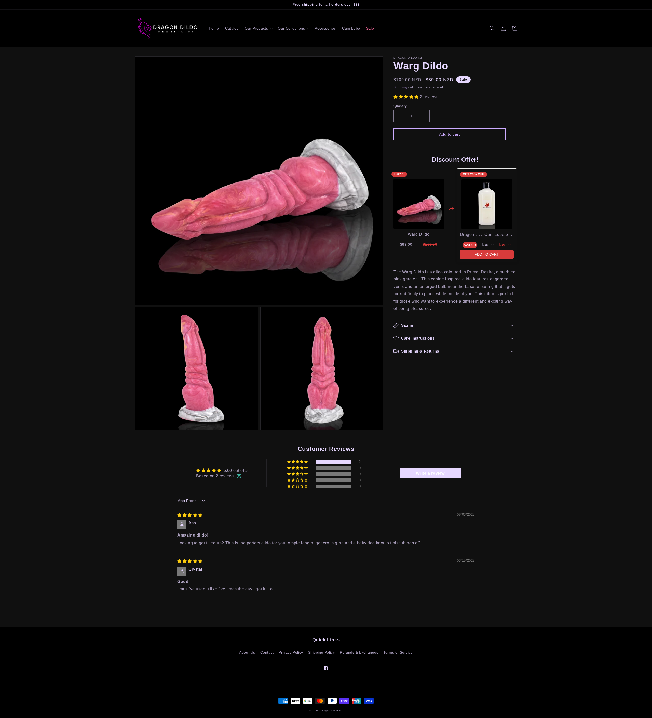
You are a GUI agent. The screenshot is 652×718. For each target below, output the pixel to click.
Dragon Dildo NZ (332, 710)
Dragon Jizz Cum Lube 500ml (489, 234)
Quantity (400, 106)
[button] (258, 28)
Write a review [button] (430, 473)
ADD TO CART (487, 254)
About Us (247, 652)
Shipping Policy (321, 652)
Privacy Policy (291, 652)
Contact (267, 652)
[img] (189, 515)
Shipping (400, 87)
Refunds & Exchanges (359, 652)
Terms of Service (398, 652)
